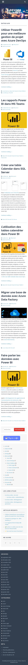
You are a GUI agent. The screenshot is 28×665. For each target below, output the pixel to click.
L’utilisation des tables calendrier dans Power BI (12, 230)
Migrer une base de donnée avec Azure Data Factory (13, 296)
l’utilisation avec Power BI (11, 192)
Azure (3, 347)
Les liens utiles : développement (13, 499)
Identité (9, 484)
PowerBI (11, 92)
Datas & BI (11, 91)
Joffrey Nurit (15, 44)
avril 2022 (5, 577)
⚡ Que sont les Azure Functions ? (14, 531)
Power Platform (22, 91)
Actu (6, 446)
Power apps (12, 465)
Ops (13, 420)
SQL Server (14, 219)
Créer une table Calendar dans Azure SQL (13, 276)
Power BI (15, 70)
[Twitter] (6, 543)
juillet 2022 (6, 569)
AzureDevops (5, 92)
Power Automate (13, 467)
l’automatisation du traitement (9, 400)
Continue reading (6, 87)
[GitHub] (15, 543)
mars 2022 (5, 579)
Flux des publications (8, 650)
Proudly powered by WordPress (9, 660)
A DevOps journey (14, 11)
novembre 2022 (7, 562)
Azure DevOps (5, 74)
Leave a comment (6, 46)
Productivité (3, 157)
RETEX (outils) (8, 480)
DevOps (7, 453)
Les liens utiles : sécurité (11, 495)
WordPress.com (14, 662)
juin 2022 (5, 572)
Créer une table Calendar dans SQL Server (13, 168)
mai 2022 (5, 574)
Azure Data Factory (9, 339)
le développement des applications (14, 398)
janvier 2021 (6, 589)
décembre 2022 (7, 560)
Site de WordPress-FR (8, 655)
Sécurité (7, 482)
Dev (6, 451)
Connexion (6, 647)
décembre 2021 (7, 587)
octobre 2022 (6, 565)
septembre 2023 (7, 557)
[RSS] (19, 543)
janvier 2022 (6, 584)
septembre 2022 (7, 567)
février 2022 (6, 582)
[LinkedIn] (10, 543)
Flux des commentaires (9, 652)
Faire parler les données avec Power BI (10, 359)
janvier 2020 (6, 592)
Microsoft (9, 155)
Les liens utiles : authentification (15, 497)
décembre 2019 (7, 594)
